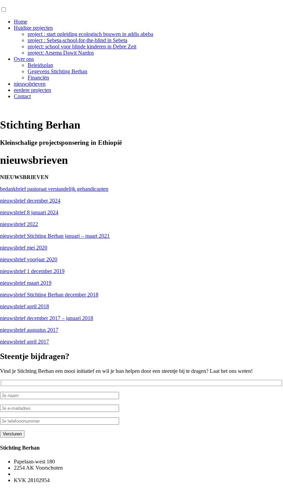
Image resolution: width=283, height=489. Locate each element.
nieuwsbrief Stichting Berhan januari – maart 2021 (55, 236)
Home (20, 22)
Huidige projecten (33, 28)
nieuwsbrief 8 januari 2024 (29, 212)
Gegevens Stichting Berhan (57, 71)
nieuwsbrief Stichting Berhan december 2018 (49, 295)
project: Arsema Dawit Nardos (61, 53)
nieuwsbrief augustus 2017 (29, 330)
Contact (22, 96)
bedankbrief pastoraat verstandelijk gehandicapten (54, 189)
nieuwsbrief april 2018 (24, 306)
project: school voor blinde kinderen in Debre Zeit (82, 46)
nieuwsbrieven (30, 84)
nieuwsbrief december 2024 (30, 201)
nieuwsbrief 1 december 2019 (32, 271)
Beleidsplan (40, 65)
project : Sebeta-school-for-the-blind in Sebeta (77, 40)
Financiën (38, 78)
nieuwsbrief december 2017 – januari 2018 (46, 318)
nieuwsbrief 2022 (19, 224)
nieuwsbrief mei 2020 (23, 248)
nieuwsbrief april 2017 (24, 342)
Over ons (24, 59)
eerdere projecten (32, 90)
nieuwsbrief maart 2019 (25, 283)
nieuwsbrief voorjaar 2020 (28, 259)
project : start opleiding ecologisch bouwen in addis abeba (90, 34)
